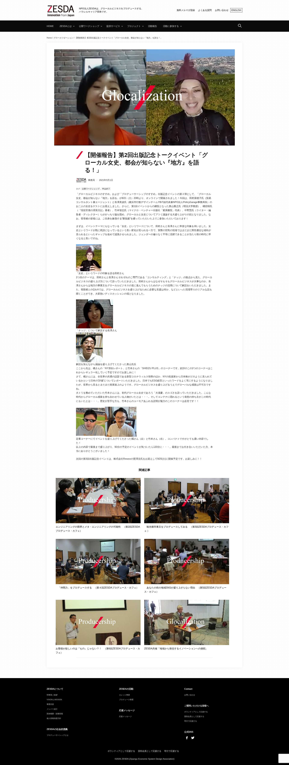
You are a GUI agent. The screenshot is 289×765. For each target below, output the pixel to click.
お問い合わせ (221, 10)
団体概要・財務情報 (55, 714)
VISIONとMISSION (54, 699)
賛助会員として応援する (194, 716)
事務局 (91, 180)
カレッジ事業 (124, 695)
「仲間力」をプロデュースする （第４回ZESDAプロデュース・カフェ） (97, 587)
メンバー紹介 (52, 709)
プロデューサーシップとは (57, 735)
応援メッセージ (125, 716)
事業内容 (50, 704)
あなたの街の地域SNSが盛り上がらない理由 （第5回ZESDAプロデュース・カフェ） (185, 589)
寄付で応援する (190, 721)
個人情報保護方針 (54, 718)
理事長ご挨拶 (52, 695)
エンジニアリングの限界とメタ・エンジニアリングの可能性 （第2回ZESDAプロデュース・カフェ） (98, 528)
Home (50, 26)
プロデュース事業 (126, 699)
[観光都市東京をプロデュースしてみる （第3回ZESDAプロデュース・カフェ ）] (186, 500)
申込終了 (106, 189)
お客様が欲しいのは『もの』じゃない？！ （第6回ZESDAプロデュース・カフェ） (98, 650)
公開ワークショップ (89, 26)
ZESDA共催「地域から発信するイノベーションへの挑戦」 (176, 648)
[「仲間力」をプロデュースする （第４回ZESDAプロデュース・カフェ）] (98, 561)
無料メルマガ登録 (186, 10)
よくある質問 (205, 10)
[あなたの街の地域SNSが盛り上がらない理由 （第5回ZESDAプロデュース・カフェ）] (186, 561)
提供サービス (113, 26)
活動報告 (152, 26)
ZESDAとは (66, 26)
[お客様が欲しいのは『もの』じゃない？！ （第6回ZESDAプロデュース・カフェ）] (98, 622)
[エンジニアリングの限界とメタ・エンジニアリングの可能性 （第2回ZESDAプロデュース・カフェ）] (98, 500)
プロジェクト (134, 26)
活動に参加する (171, 26)
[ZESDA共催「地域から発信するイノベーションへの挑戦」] (186, 622)
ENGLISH (236, 10)
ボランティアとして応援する (196, 712)
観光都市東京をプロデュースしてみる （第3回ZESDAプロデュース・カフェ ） (186, 528)
